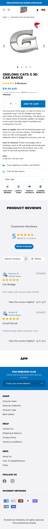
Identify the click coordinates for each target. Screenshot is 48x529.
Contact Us (8, 429)
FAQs (5, 465)
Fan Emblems (18, 520)
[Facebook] (4, 481)
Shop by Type (9, 410)
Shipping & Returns (12, 433)
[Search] (9, 10)
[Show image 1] (17, 67)
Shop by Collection (12, 405)
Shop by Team (10, 401)
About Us (7, 456)
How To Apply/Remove (14, 461)
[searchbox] (13, 259)
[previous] (3, 3)
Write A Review (24, 246)
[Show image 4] (30, 67)
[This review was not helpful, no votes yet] (42, 302)
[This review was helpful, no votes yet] (37, 302)
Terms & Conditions (12, 442)
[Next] (44, 46)
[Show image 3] (26, 67)
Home (5, 17)
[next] (44, 3)
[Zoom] (39, 26)
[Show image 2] (21, 67)
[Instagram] (12, 481)
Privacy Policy (9, 437)
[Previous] (4, 46)
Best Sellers (8, 414)
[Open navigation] (4, 10)
